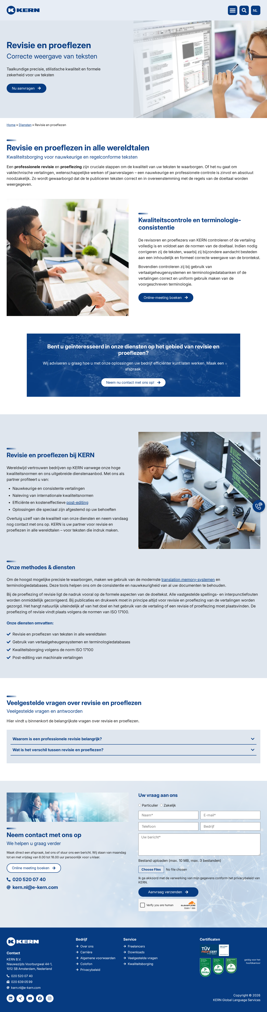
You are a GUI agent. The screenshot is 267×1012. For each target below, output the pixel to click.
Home (11, 125)
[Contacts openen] (259, 506)
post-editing (77, 502)
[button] (232, 10)
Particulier (150, 805)
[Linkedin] (10, 998)
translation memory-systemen (188, 579)
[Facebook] (40, 998)
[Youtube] (30, 998)
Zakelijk (170, 805)
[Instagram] (50, 998)
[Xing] (20, 998)
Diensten (25, 125)
